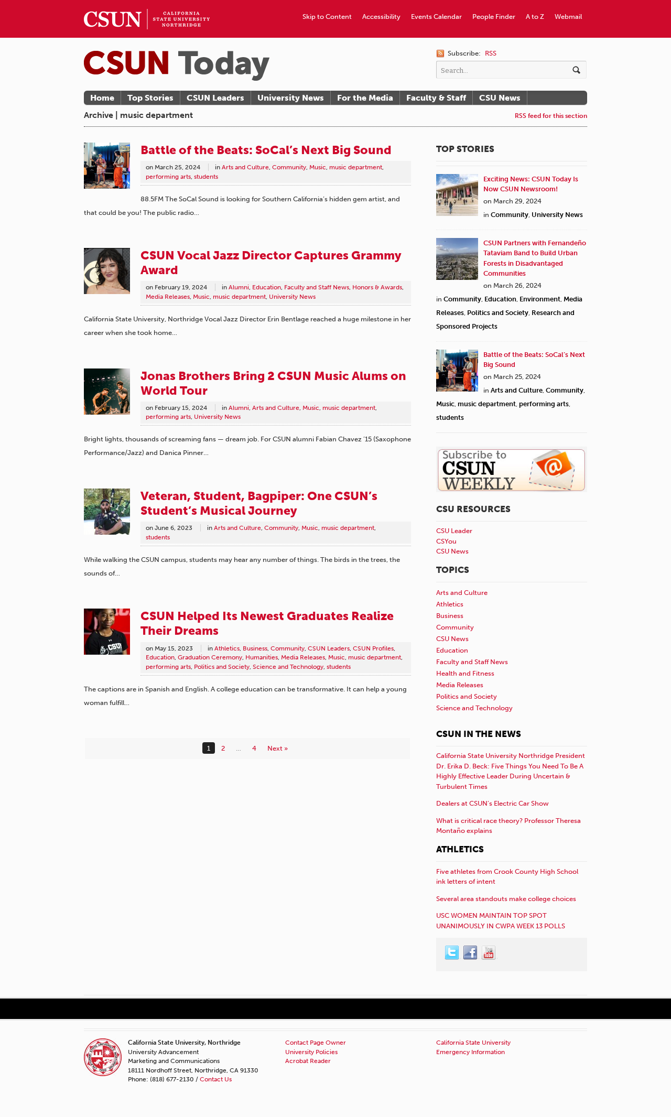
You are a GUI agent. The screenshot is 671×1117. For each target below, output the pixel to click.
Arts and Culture (245, 167)
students (206, 176)
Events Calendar (436, 16)
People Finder (493, 16)
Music (317, 167)
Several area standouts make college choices (506, 899)
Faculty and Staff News (316, 287)
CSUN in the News (478, 734)
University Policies (311, 1052)
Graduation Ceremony (210, 657)
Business (255, 648)
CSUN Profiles (373, 648)
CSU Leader (454, 531)
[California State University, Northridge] (176, 66)
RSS (490, 53)
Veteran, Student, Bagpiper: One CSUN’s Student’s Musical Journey (258, 503)
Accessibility (381, 16)
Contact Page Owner (315, 1042)
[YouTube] (489, 953)
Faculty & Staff (436, 98)
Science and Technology (288, 666)
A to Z (535, 16)
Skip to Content (327, 16)
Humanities (261, 657)
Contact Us (216, 1079)
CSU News (500, 98)
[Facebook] (470, 953)
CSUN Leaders (215, 98)
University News (290, 98)
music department (355, 167)
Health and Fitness (465, 673)
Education (266, 287)
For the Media (365, 98)
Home (102, 98)
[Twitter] (452, 953)
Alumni (239, 287)
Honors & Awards (377, 287)
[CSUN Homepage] (147, 4)
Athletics (227, 648)
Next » (277, 748)
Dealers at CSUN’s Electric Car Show (492, 803)
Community (289, 167)
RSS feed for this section (551, 116)
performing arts (168, 176)
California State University (473, 1042)
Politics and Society (222, 666)
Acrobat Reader (308, 1061)
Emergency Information (470, 1052)
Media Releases (168, 296)
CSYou (446, 541)
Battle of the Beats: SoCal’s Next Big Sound (266, 150)
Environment (540, 299)
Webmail (568, 16)
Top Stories (150, 98)
